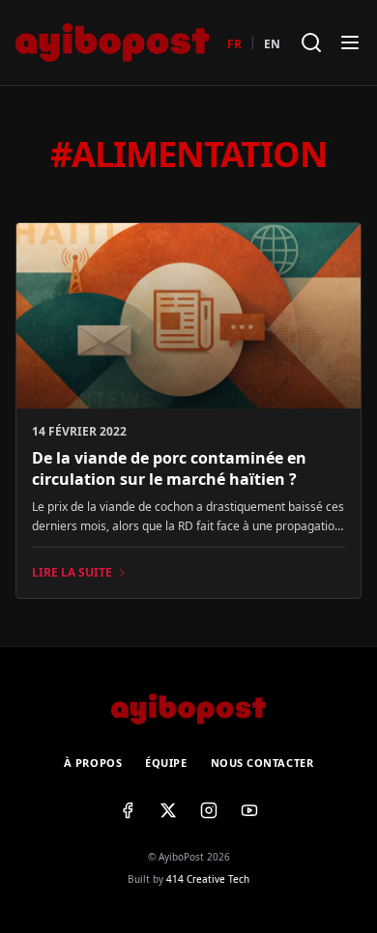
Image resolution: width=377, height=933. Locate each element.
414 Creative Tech (207, 879)
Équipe (166, 762)
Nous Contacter (262, 762)
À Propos (93, 762)
